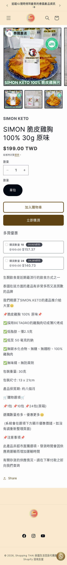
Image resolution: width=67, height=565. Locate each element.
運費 (17, 155)
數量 (6, 161)
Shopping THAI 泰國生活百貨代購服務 (37, 555)
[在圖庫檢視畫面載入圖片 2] (33, 99)
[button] (8, 18)
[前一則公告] (7, 6)
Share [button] (12, 478)
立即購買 (33, 220)
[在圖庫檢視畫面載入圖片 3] (53, 99)
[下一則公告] (60, 6)
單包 (13, 190)
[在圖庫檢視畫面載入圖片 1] (13, 99)
